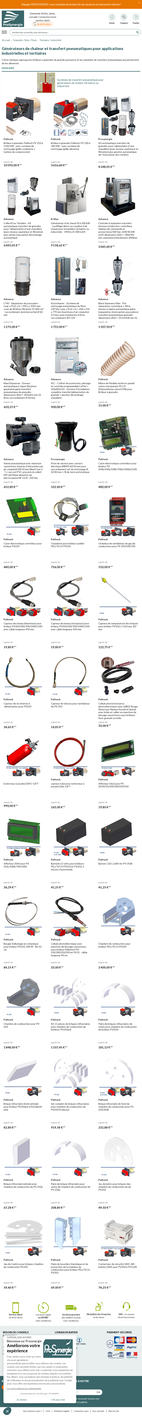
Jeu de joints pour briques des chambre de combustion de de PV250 (114, 1186)
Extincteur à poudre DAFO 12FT (21, 783)
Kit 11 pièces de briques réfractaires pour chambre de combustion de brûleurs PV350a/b (70, 1026)
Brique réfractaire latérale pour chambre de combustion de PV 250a (23, 1185)
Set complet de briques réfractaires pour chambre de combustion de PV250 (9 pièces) (70, 1106)
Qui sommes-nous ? (32, 1411)
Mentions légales (62, 1411)
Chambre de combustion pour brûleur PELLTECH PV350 (114, 945)
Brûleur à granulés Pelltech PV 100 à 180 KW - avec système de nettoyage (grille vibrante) (70, 146)
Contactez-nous (81, 1411)
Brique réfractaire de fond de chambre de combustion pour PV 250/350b (116, 1106)
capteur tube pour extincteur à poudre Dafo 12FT (67, 785)
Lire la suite (8, 67)
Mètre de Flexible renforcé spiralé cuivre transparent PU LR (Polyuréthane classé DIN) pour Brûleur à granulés (116, 387)
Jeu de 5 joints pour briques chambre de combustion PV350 (23, 1265)
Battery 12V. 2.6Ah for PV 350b (115, 863)
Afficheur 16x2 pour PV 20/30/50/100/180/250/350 (113, 785)
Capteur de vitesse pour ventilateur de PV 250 (70, 705)
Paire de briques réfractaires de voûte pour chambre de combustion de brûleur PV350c (117, 1026)
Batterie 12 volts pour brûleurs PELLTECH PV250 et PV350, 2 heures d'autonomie (67, 866)
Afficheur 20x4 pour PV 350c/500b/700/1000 (16, 865)
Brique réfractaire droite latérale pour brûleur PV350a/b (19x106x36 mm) (23, 1106)
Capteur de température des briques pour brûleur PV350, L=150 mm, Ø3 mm (118, 626)
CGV (48, 1411)
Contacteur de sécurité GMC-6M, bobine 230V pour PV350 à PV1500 (117, 1265)
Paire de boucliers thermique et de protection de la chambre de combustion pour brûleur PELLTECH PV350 (70, 1268)
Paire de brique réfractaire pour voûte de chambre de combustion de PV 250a (70, 1186)
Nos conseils (98, 1411)
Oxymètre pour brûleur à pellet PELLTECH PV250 (67, 545)
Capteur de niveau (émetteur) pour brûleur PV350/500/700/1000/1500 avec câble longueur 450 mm (23, 626)
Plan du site (113, 1411)
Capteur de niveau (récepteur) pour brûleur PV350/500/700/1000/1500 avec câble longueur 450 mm (70, 626)
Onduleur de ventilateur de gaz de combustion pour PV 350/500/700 (116, 545)
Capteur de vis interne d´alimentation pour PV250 (17, 705)
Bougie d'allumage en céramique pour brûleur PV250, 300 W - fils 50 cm (22, 946)
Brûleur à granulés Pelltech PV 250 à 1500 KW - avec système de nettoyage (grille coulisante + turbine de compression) (23, 147)
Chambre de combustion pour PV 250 (21, 1025)
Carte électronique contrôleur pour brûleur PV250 (23, 545)
